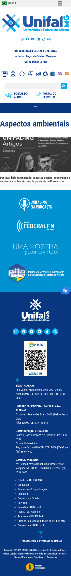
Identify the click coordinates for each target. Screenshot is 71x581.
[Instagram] (22, 39)
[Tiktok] (43, 39)
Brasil (12, 3)
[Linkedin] (39, 331)
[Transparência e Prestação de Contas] (41, 534)
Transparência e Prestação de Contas (41, 541)
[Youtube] (33, 39)
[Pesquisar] (64, 86)
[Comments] (49, 39)
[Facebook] (27, 39)
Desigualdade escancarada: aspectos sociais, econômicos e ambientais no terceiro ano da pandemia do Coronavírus (35, 179)
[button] (35, 107)
